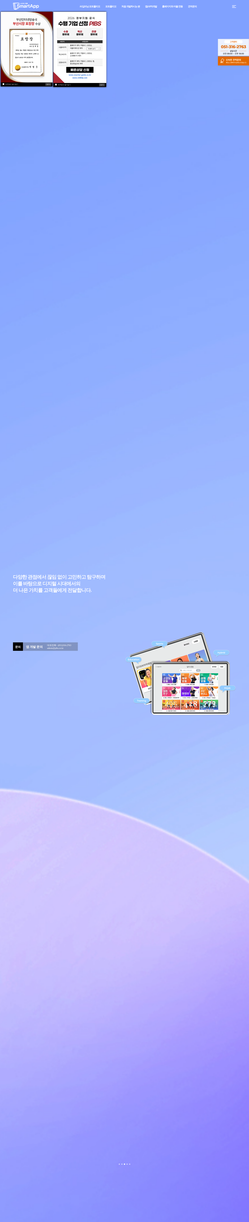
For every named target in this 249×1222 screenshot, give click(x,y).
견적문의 (192, 6)
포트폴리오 (110, 6)
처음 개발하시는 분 (131, 6)
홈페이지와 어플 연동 (172, 6)
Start (245, 1164)
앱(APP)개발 (151, 6)
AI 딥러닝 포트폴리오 (89, 6)
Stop (247, 1164)
